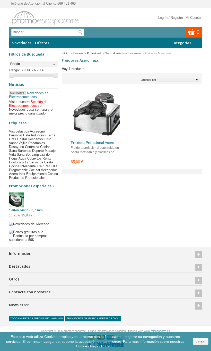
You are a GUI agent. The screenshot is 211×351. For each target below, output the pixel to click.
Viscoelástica (19, 131)
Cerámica (32, 147)
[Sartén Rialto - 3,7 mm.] (16, 200)
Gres (12, 139)
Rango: (14, 70)
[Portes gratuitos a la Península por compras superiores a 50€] (33, 240)
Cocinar (34, 170)
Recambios (36, 143)
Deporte (38, 151)
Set (28, 154)
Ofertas (42, 42)
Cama (51, 135)
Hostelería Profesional (87, 53)
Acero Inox (17, 174)
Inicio (65, 53)
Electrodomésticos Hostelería (122, 53)
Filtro (47, 139)
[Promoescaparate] (45, 18)
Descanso (35, 139)
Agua (22, 158)
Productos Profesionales (27, 178)
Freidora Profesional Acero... (94, 143)
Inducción (38, 135)
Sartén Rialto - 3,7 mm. (26, 210)
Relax (46, 158)
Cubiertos (34, 158)
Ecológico (16, 162)
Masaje (50, 151)
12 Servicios (34, 162)
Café (26, 135)
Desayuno (16, 147)
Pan (47, 166)
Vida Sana (16, 154)
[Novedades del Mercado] (29, 224)
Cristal (22, 139)
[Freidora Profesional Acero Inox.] (96, 113)
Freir (40, 166)
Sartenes (24, 151)
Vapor (13, 143)
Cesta (48, 162)
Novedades (21, 42)
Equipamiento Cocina (42, 174)
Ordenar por (148, 79)
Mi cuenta (193, 18)
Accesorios (49, 170)
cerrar (201, 341)
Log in (163, 18)
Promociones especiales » (32, 185)
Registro (177, 18)
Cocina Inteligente (22, 166)
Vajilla (23, 143)
